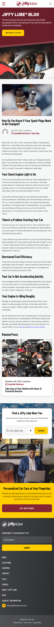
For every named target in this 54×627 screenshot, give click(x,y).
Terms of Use (27, 622)
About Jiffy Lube (9, 589)
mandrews (27, 381)
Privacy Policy (17, 622)
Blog (4, 595)
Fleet (4, 579)
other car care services (36, 327)
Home (4, 557)
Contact (6, 573)
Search (41, 430)
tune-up (21, 327)
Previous (2, 369)
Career (5, 584)
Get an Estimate (27, 508)
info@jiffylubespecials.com (17, 605)
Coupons (6, 568)
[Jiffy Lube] (27, 3)
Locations (6, 562)
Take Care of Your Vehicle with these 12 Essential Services (23, 390)
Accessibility (37, 622)
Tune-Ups (35, 133)
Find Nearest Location (13, 33)
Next (52, 369)
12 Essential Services (20, 133)
